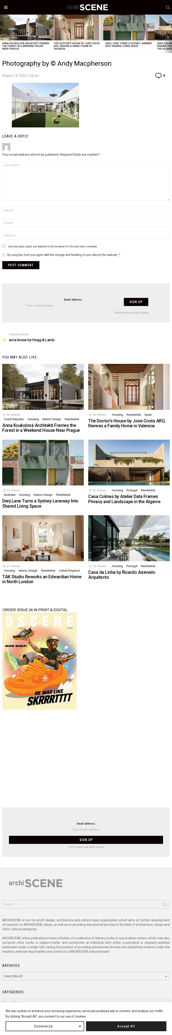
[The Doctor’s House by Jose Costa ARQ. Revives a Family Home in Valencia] (77, 27)
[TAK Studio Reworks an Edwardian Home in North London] (43, 538)
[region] (86, 1018)
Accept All (126, 1026)
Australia (9, 494)
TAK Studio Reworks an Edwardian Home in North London (41, 579)
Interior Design (51, 419)
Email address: (73, 299)
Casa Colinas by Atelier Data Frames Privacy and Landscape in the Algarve (124, 499)
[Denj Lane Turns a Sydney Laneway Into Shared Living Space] (129, 27)
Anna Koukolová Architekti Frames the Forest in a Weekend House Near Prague (25, 46)
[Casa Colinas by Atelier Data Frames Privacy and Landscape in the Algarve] (129, 463)
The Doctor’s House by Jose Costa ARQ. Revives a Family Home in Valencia (77, 46)
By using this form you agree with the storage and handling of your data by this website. (63, 255)
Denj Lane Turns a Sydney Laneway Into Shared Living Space (128, 45)
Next (170, 34)
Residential (72, 419)
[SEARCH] (168, 7)
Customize (43, 1026)
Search (165, 905)
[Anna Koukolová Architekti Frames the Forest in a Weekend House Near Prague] (26, 27)
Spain (148, 414)
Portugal (132, 490)
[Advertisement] (86, 761)
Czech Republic (14, 419)
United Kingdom (69, 570)
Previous (2, 34)
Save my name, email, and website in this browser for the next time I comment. (53, 246)
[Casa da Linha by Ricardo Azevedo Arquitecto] (129, 538)
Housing (33, 419)
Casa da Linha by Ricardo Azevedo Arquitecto (121, 575)
